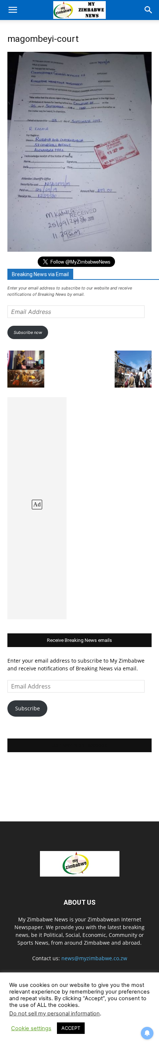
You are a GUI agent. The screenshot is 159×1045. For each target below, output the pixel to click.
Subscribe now (28, 332)
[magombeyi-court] (79, 250)
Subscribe (27, 708)
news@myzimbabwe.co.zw (94, 958)
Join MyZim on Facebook (79, 745)
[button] (12, 10)
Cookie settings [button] (31, 1028)
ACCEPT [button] (70, 1028)
